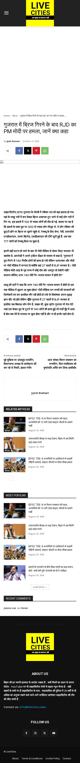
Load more (38, 587)
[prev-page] (6, 478)
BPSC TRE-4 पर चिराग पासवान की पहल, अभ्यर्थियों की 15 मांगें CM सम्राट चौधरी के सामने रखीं (50, 422)
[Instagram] (35, 733)
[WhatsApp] (45, 150)
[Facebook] (19, 150)
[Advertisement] (40, 68)
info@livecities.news (33, 707)
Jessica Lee (10, 608)
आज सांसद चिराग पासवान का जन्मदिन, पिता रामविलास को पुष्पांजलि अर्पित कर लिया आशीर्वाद (60, 363)
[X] (27, 150)
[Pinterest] (36, 150)
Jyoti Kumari (13, 141)
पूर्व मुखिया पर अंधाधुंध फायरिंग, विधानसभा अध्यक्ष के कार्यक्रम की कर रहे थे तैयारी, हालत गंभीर (20, 363)
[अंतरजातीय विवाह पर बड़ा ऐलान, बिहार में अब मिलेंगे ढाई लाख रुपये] (14, 444)
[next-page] (12, 478)
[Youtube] (53, 733)
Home (7, 115)
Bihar (15, 115)
